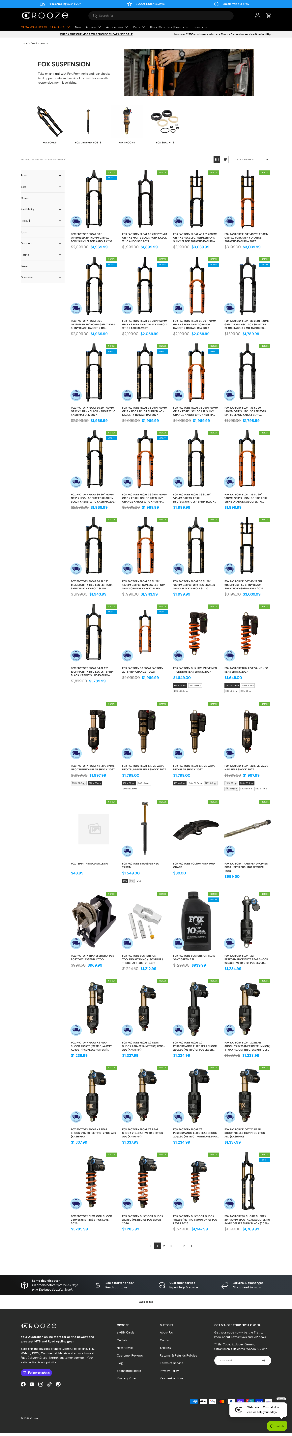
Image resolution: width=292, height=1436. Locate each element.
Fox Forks (50, 142)
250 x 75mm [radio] (261, 788)
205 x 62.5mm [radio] (181, 691)
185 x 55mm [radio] (180, 685)
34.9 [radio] (139, 881)
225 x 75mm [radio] (95, 783)
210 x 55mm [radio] (246, 691)
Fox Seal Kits (165, 142)
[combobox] (161, 15)
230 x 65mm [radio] (231, 691)
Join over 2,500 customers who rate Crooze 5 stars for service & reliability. (222, 34)
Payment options (172, 1378)
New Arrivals (125, 1348)
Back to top (146, 1302)
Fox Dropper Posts (88, 142)
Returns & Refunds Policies (178, 1356)
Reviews (155, 4)
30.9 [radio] (125, 881)
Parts (136, 27)
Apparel (91, 27)
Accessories (114, 27)
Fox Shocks (127, 142)
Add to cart (93, 225)
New (78, 27)
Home (24, 43)
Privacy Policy (169, 1371)
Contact (166, 1340)
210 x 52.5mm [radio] (195, 783)
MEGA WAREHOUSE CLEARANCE (43, 27)
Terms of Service (171, 1363)
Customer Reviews (130, 1356)
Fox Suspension (39, 43)
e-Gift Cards (125, 1332)
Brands (198, 27)
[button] (268, 15)
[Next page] (191, 1246)
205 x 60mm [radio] (195, 685)
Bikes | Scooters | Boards (167, 27)
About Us (166, 1332)
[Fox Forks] (50, 121)
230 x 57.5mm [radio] (232, 685)
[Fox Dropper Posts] (88, 121)
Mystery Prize (126, 1378)
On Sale (122, 1340)
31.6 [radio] (132, 881)
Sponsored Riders (129, 1371)
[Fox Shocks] (127, 121)
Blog (120, 1363)
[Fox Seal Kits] (165, 121)
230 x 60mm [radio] (248, 685)
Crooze (34, 1418)
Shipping (165, 1348)
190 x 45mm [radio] (180, 783)
